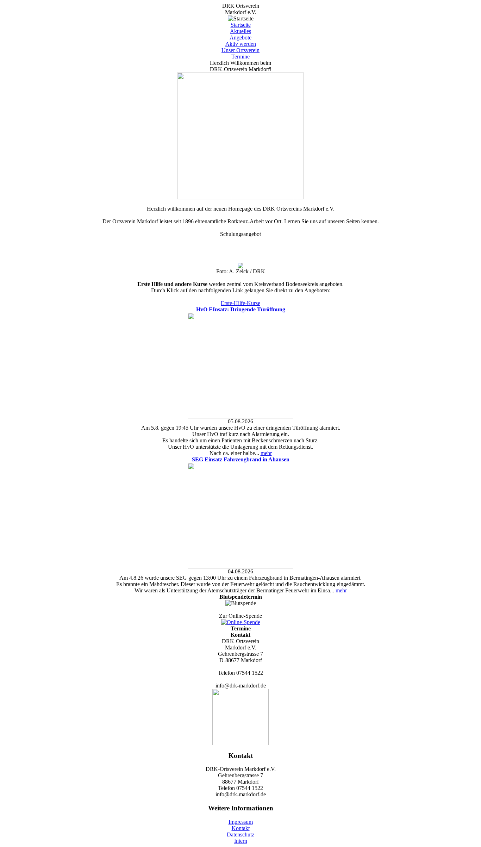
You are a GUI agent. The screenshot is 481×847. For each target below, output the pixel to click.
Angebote (240, 38)
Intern (240, 841)
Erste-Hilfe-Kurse (240, 303)
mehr (266, 453)
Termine (240, 57)
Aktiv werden (240, 44)
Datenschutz (240, 834)
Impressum (241, 822)
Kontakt (241, 828)
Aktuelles (240, 31)
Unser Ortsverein (240, 50)
